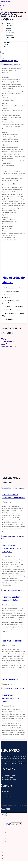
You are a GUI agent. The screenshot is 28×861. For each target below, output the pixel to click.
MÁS (5, 46)
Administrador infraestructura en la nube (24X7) (11, 548)
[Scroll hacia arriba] (2, 814)
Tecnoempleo (10, 37)
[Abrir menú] (1, 63)
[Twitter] (4, 809)
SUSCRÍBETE (6, 50)
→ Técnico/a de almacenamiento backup (13, 288)
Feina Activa (9, 23)
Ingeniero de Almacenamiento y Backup (10, 698)
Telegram (6, 791)
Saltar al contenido (6, 1)
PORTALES (7, 824)
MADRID (6, 44)
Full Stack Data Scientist (7, 340)
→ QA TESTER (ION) (7, 319)
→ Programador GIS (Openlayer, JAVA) (12, 306)
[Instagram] (6, 809)
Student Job (9, 35)
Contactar (6, 794)
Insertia (8, 28)
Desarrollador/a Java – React (8, 345)
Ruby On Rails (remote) (12, 641)
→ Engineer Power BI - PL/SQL (10, 291)
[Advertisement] (14, 259)
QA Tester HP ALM (10, 679)
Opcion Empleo (10, 32)
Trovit (8, 39)
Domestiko (9, 21)
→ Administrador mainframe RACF (11, 310)
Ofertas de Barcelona (9, 775)
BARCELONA (7, 42)
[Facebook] (2, 809)
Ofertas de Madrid (9, 777)
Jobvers (8, 30)
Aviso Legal (7, 796)
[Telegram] (8, 809)
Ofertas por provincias (10, 779)
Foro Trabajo (9, 25)
